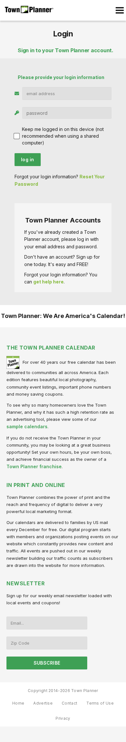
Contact (69, 703)
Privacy (63, 718)
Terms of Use (100, 703)
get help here (48, 281)
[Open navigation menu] (119, 10)
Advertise (43, 703)
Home (18, 703)
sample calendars (26, 426)
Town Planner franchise (34, 466)
